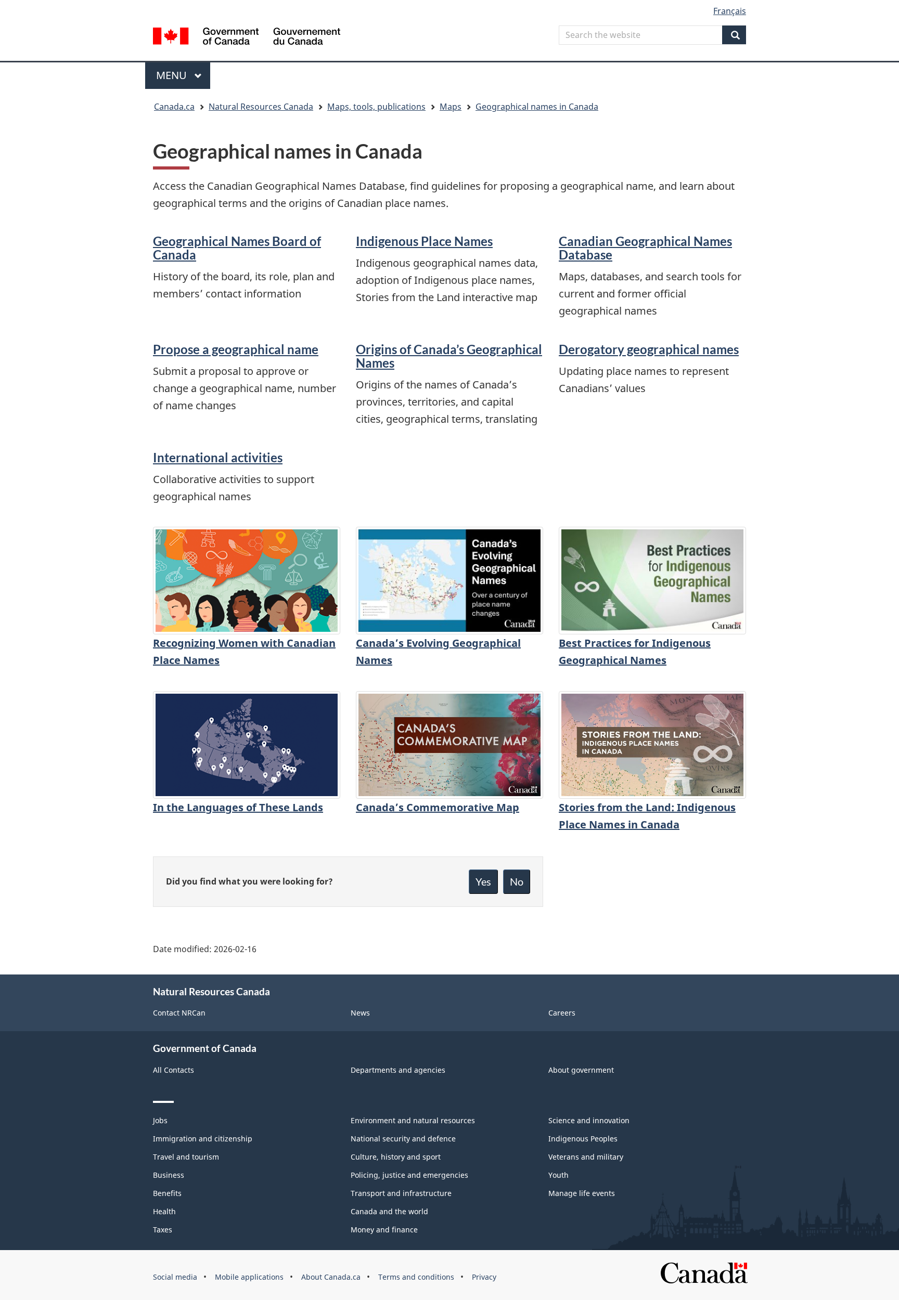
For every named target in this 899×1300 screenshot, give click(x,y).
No (516, 881)
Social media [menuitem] (175, 1277)
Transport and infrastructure (401, 1193)
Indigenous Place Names (424, 241)
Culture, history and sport (396, 1157)
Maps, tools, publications (376, 106)
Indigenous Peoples (583, 1138)
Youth (558, 1175)
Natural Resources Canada (261, 106)
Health (164, 1211)
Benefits (167, 1193)
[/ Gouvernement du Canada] (246, 38)
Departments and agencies (398, 1070)
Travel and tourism (186, 1157)
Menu (172, 75)
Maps (450, 106)
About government (581, 1070)
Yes (483, 881)
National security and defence (403, 1138)
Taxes (162, 1229)
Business (168, 1175)
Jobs (160, 1120)
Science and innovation (589, 1120)
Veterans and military (585, 1157)
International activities (217, 457)
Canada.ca (174, 106)
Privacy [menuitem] (484, 1277)
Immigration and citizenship (202, 1138)
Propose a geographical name (235, 349)
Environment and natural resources (413, 1120)
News (360, 1013)
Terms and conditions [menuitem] (416, 1277)
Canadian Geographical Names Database (645, 247)
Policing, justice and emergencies (409, 1175)
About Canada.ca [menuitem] (331, 1277)
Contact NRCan (179, 1013)
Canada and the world (389, 1211)
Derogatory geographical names (649, 349)
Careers (561, 1013)
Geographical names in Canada (537, 106)
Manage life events (581, 1193)
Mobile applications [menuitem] (249, 1277)
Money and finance (384, 1229)
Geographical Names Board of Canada (237, 247)
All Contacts (173, 1070)
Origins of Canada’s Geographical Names (449, 356)
